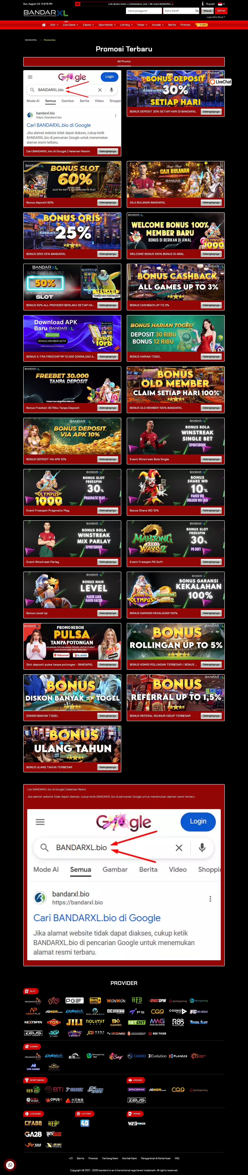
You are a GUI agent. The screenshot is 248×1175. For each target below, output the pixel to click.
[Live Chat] (223, 82)
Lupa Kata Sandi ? (216, 17)
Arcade (156, 24)
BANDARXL (31, 40)
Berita (172, 24)
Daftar (221, 10)
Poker (141, 24)
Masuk (208, 10)
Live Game (69, 24)
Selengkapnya (108, 151)
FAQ (177, 1158)
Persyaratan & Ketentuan (156, 1158)
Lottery (125, 24)
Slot (52, 24)
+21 (71, 1158)
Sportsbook (106, 24)
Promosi (185, 24)
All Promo (124, 61)
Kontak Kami (129, 1158)
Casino (87, 24)
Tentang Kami (110, 1158)
